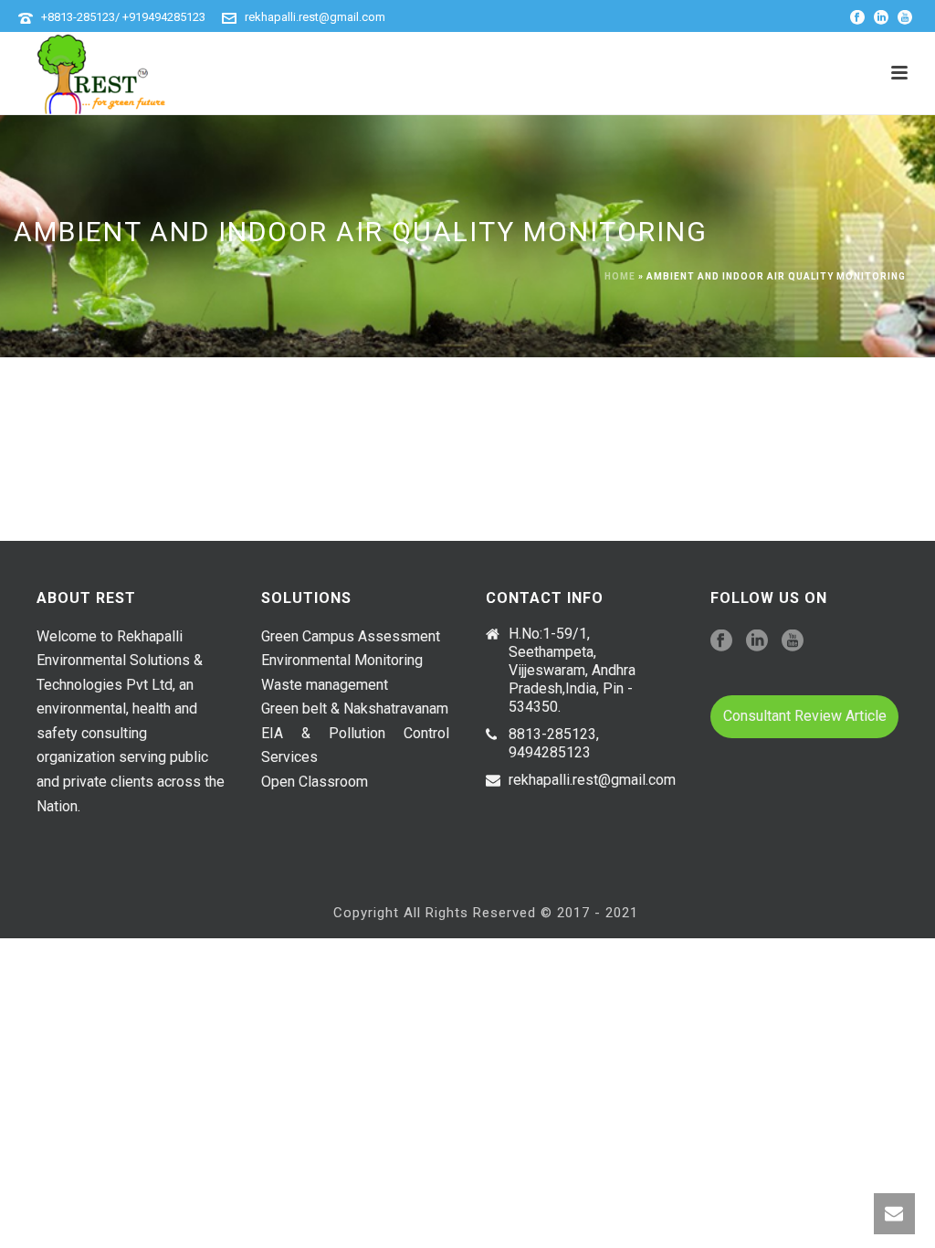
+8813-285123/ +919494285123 (123, 17)
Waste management (324, 684)
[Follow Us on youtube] (793, 641)
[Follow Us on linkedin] (757, 641)
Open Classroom (314, 781)
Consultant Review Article (805, 715)
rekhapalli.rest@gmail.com (315, 17)
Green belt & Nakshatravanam (354, 708)
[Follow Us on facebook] (721, 641)
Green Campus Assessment (350, 636)
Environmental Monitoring (342, 660)
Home (620, 276)
